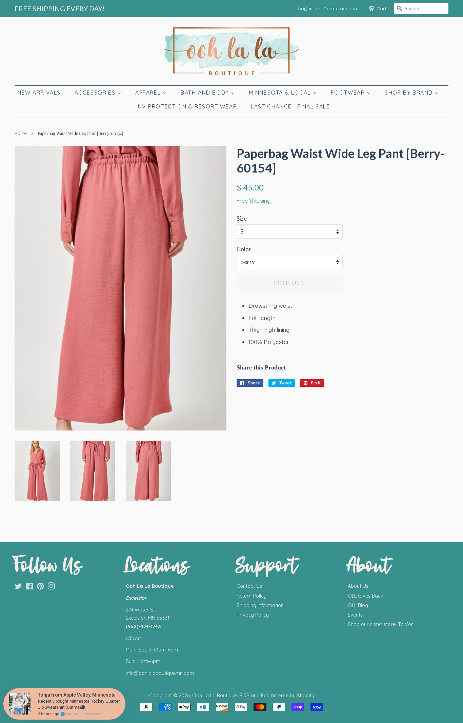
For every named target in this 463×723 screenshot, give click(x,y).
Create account (341, 8)
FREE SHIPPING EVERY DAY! (60, 8)
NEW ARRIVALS (39, 92)
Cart (381, 8)
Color (244, 249)
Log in (305, 8)
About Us (358, 586)
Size (242, 218)
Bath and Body (206, 92)
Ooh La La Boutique (214, 695)
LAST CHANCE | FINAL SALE (290, 106)
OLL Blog (358, 605)
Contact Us (249, 586)
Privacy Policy (253, 615)
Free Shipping (253, 200)
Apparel (149, 92)
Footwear (349, 92)
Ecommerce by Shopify (287, 695)
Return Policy (251, 596)
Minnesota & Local (281, 92)
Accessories (96, 92)
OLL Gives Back (365, 596)
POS (244, 695)
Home (21, 133)
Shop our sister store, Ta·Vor (380, 624)
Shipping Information (260, 605)
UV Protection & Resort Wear (187, 106)
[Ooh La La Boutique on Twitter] (18, 587)
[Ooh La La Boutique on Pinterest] (40, 587)
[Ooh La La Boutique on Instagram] (51, 587)
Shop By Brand (410, 92)
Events (355, 615)
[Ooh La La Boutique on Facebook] (29, 587)
